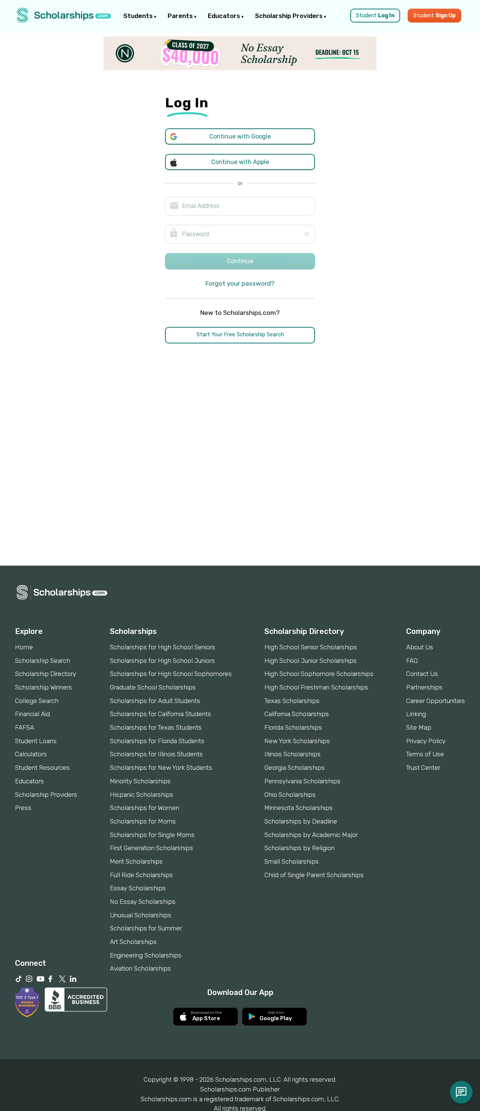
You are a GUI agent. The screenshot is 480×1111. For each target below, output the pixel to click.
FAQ (412, 660)
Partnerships (424, 687)
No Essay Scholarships (143, 901)
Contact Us (422, 673)
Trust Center (423, 767)
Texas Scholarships (292, 701)
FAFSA (24, 727)
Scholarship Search (42, 660)
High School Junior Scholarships (310, 660)
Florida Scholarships (293, 727)
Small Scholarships (291, 861)
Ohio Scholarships (290, 794)
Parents (181, 16)
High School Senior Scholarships (310, 647)
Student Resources (42, 767)
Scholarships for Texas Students (156, 727)
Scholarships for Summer (146, 928)
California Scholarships (296, 714)
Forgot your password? (240, 283)
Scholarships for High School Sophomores (171, 673)
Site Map (418, 727)
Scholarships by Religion (299, 848)
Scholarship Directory (45, 673)
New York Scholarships (297, 741)
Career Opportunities (435, 701)
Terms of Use (425, 754)
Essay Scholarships (138, 888)
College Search (36, 701)
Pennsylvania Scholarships (302, 781)
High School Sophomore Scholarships (319, 673)
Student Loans (36, 741)
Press (23, 807)
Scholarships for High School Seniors (162, 647)
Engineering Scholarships (146, 955)
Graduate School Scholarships (153, 687)
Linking (416, 714)
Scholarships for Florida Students (157, 741)
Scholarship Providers (289, 16)
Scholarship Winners (43, 687)
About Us (419, 647)
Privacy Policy (426, 741)
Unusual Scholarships (140, 915)
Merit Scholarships (136, 861)
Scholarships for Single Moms (152, 835)
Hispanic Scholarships (141, 794)
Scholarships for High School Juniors (162, 660)
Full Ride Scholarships (141, 875)
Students (138, 16)
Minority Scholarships (140, 781)
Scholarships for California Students (160, 714)
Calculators (31, 754)
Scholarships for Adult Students (155, 701)
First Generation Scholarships (151, 848)
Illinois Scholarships (292, 754)
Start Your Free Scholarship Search (240, 334)
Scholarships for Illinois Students (156, 754)
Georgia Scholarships (294, 767)
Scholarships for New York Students (161, 767)
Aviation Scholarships (140, 968)
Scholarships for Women (144, 807)
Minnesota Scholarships (298, 807)
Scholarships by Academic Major (311, 835)
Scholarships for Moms (143, 821)
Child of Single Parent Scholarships (314, 875)
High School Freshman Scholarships (316, 687)
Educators (225, 16)
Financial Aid (32, 714)
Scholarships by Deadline (300, 821)
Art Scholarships (133, 941)
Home (24, 647)
